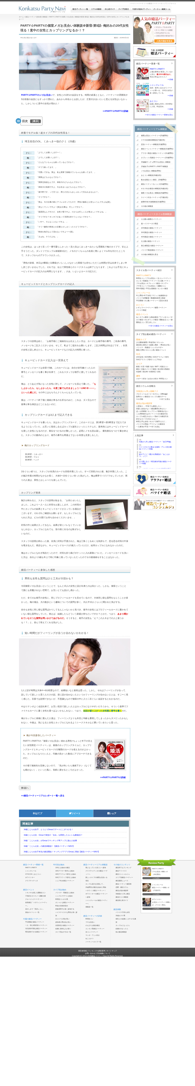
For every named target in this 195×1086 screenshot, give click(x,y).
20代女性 (139, 357)
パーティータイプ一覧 (93, 942)
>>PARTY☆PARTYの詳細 (115, 111)
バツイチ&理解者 (142, 298)
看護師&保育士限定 (158, 298)
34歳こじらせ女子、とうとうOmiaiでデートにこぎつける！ (48, 829)
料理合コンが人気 (61, 899)
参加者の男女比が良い (63, 922)
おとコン (154, 101)
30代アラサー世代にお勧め (64, 871)
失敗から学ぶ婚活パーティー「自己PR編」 (155, 442)
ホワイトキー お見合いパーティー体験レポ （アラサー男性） (161, 902)
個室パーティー (161, 308)
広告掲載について (103, 953)
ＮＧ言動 (139, 399)
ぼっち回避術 (141, 411)
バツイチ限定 (141, 310)
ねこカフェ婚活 (142, 317)
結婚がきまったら (122, 928)
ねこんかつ (89, 938)
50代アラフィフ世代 (144, 360)
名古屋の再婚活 (164, 369)
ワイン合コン (164, 317)
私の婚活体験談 (121, 932)
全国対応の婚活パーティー (64, 925)
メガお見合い (151, 286)
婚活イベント (161, 350)
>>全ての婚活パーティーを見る (160, 326)
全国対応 (152, 372)
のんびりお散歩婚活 (93, 925)
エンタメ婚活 (163, 289)
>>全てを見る (164, 399)
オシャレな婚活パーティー (64, 902)
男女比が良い (166, 345)
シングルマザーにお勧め (64, 896)
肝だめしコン (151, 322)
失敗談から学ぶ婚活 (123, 894)
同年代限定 (140, 289)
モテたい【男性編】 (160, 394)
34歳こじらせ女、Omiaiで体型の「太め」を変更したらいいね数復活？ (53, 835)
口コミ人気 (150, 350)
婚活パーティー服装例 (123, 884)
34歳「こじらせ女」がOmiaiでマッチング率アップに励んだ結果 (50, 840)
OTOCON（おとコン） (33, 874)
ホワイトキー (30, 877)
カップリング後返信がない (158, 411)
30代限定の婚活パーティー (151, 232)
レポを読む (156, 878)
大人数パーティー (151, 301)
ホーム (21, 17)
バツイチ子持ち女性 (123, 912)
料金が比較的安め (61, 906)
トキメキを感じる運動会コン (35, 892)
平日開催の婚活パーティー (34, 922)
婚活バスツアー (162, 283)
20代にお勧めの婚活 (62, 867)
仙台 (152, 367)
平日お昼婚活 (151, 289)
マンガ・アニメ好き (93, 935)
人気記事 (139, 435)
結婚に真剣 (153, 345)
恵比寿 (145, 372)
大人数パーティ (164, 281)
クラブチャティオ (31, 881)
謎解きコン (162, 286)
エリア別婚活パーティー (124, 877)
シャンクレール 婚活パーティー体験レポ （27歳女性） (160, 887)
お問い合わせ (90, 953)
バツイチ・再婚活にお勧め (64, 892)
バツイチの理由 (142, 424)
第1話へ (25, 788)
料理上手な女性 (142, 422)
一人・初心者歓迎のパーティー (36, 925)
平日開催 (139, 301)
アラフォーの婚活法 (157, 424)
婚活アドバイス (121, 871)
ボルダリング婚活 (151, 320)
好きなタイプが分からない (146, 419)
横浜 (138, 369)
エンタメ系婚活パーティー (146, 281)
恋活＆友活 (163, 301)
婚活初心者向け (142, 345)
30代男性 (148, 357)
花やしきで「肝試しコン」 (34, 909)
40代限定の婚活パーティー (151, 237)
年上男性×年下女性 (143, 295)
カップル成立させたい (144, 416)
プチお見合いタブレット (145, 283)
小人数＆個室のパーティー (151, 219)
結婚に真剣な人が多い (63, 928)
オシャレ (160, 342)
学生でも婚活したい (153, 406)
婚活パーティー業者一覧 (148, 63)
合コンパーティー (164, 278)
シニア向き (157, 360)
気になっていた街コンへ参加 (96, 867)
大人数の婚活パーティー (150, 241)
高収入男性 (140, 350)
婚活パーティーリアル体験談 (152, 129)
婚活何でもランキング (123, 867)
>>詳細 (170, 79)
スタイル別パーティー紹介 (149, 270)
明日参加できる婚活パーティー (36, 932)
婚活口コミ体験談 (122, 897)
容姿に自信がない (143, 409)
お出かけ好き (153, 379)
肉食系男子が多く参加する (64, 909)
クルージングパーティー (34, 899)
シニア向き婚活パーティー (64, 881)
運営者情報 (82, 951)
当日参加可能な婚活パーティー (36, 928)
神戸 (156, 367)
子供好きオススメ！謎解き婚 (35, 896)
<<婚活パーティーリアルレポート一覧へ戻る (42, 795)
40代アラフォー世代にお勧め (65, 874)
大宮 (142, 367)
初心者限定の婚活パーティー (152, 246)
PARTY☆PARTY (157, 69)
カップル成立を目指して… (95, 884)
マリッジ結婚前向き (160, 295)
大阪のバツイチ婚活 (148, 369)
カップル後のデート (159, 397)
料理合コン (140, 278)
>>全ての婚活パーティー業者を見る (159, 115)
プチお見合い (151, 278)
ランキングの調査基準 (96, 951)
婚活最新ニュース (122, 881)
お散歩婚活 (153, 317)
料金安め (152, 342)
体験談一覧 (89, 907)
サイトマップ (111, 951)
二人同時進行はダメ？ (144, 414)
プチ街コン (140, 286)
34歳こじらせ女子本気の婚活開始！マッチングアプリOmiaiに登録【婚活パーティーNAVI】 (62, 852)
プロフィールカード (144, 394)
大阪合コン (164, 367)
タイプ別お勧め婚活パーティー (151, 334)
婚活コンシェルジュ (123, 874)
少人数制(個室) (142, 342)
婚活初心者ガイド (122, 900)
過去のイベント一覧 (32, 912)
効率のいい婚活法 (143, 397)
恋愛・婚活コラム (122, 887)
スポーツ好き (141, 379)
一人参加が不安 (142, 427)
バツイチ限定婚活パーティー (152, 250)
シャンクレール (157, 85)
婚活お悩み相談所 (122, 890)
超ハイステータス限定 (149, 224)
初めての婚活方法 (161, 416)
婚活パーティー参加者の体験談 (36, 17)
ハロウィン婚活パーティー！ (96, 890)
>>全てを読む (154, 427)
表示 (35, 121)
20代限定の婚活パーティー (151, 228)
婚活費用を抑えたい (159, 409)
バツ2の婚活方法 (161, 414)
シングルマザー (157, 347)
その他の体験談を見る (149, 254)
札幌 (147, 367)
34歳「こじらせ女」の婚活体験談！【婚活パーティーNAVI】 (49, 846)
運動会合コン (164, 320)
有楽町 (138, 372)
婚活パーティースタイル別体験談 (154, 214)
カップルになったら (123, 925)
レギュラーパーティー (144, 308)
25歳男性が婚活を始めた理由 (96, 887)
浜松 (159, 372)
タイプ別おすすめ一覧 (63, 932)
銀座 (138, 367)
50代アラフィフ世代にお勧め (65, 877)
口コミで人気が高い (62, 919)
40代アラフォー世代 (161, 357)
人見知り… (140, 406)
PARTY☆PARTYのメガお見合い (37, 95)
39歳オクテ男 (120, 915)
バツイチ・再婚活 (143, 347)
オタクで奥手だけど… (158, 422)
